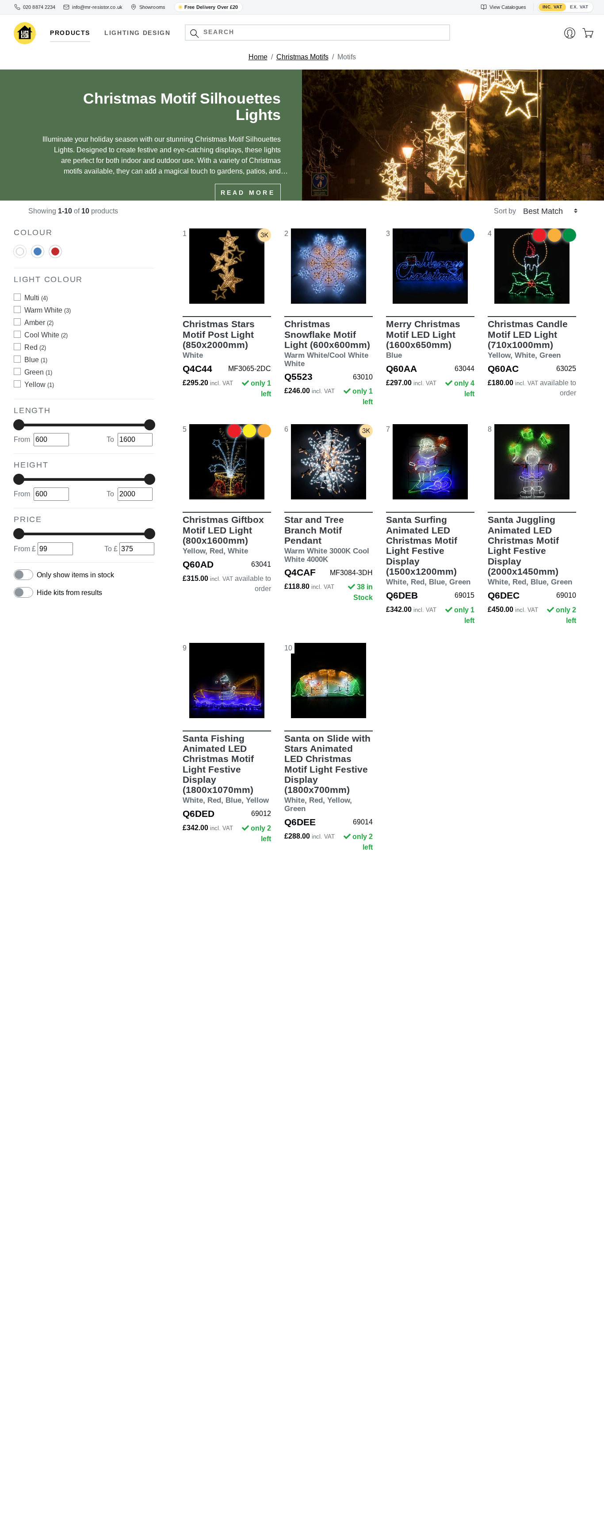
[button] (194, 33)
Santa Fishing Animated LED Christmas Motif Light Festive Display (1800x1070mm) (226, 769)
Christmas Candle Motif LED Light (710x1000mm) (528, 339)
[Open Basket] (587, 33)
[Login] (569, 33)
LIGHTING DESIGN (137, 33)
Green (38, 372)
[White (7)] (20, 252)
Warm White (47, 310)
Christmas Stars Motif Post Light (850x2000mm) (219, 339)
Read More (248, 192)
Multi (36, 298)
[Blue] (37, 255)
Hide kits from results (69, 593)
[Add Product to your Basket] (185, 290)
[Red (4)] (55, 252)
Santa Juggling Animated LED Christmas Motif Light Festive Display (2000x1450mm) (530, 550)
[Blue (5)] (37, 252)
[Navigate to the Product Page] (226, 266)
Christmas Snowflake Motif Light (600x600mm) (327, 343)
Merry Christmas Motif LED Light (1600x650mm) (423, 339)
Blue (35, 359)
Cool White (46, 335)
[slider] (18, 424)
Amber (39, 322)
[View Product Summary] (268, 290)
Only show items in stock (75, 575)
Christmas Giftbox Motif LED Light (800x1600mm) (223, 534)
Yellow (39, 384)
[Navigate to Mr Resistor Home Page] (25, 33)
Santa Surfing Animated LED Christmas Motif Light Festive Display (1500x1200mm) (428, 550)
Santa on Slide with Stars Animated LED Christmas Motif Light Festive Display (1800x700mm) (327, 773)
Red (35, 347)
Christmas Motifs (302, 57)
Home (258, 57)
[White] (20, 255)
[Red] (55, 255)
